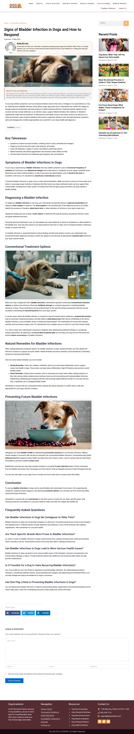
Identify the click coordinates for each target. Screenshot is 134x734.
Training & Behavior (108, 8)
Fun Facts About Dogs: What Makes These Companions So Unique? (111, 107)
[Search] (126, 23)
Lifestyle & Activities (70, 3)
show (17, 127)
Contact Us (122, 8)
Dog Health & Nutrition (18, 23)
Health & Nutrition (119, 3)
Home (31, 3)
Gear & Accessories (53, 3)
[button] (13, 613)
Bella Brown (22, 43)
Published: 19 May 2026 (12, 39)
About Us (39, 3)
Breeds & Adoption (87, 3)
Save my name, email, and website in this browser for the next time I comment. (35, 674)
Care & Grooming (103, 3)
